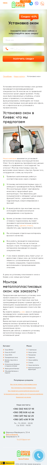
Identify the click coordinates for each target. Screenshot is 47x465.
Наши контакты (33, 365)
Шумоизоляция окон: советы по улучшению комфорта (23, 394)
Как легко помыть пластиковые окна (23, 384)
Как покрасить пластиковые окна (23, 388)
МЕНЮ (5, 3)
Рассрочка (32, 355)
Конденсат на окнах (23, 397)
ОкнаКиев (7, 76)
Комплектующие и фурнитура (34, 368)
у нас (22, 312)
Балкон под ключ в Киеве (11, 361)
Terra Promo (23, 459)
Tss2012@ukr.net (23, 440)
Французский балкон (12, 368)
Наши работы (33, 360)
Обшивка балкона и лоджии (11, 372)
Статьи (30, 362)
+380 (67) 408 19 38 (23, 419)
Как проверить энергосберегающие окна (23, 391)
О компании (32, 350)
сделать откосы (26, 226)
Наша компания (9, 158)
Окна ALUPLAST (10, 352)
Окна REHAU (9, 350)
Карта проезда (12, 434)
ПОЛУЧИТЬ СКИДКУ (23, 58)
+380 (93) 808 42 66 (23, 412)
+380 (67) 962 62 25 (23, 416)
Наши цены (32, 352)
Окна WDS (8, 355)
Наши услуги (19, 76)
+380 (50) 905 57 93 (23, 409)
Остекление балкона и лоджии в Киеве (12, 365)
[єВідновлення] (7, 463)
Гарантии (31, 357)
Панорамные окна (11, 357)
